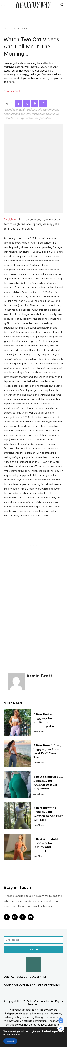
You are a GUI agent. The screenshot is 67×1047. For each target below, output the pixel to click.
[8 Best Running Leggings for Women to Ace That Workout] (17, 815)
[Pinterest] (34, 103)
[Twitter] (26, 103)
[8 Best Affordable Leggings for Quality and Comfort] (17, 847)
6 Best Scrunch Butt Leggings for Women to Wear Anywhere (48, 782)
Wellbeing (21, 28)
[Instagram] (15, 917)
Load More (33, 877)
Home (7, 28)
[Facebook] (18, 103)
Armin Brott (13, 90)
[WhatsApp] (43, 103)
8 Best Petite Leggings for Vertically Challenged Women (48, 720)
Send (31, 949)
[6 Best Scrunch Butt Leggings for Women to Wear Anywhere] (17, 784)
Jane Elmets (38, 731)
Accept (10, 1041)
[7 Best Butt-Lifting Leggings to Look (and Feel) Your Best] (17, 753)
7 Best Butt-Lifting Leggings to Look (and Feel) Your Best (47, 751)
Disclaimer (10, 219)
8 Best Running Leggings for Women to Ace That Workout (48, 813)
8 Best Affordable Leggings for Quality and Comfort (46, 845)
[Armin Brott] (16, 681)
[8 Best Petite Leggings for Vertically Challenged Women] (17, 722)
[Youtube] (31, 917)
